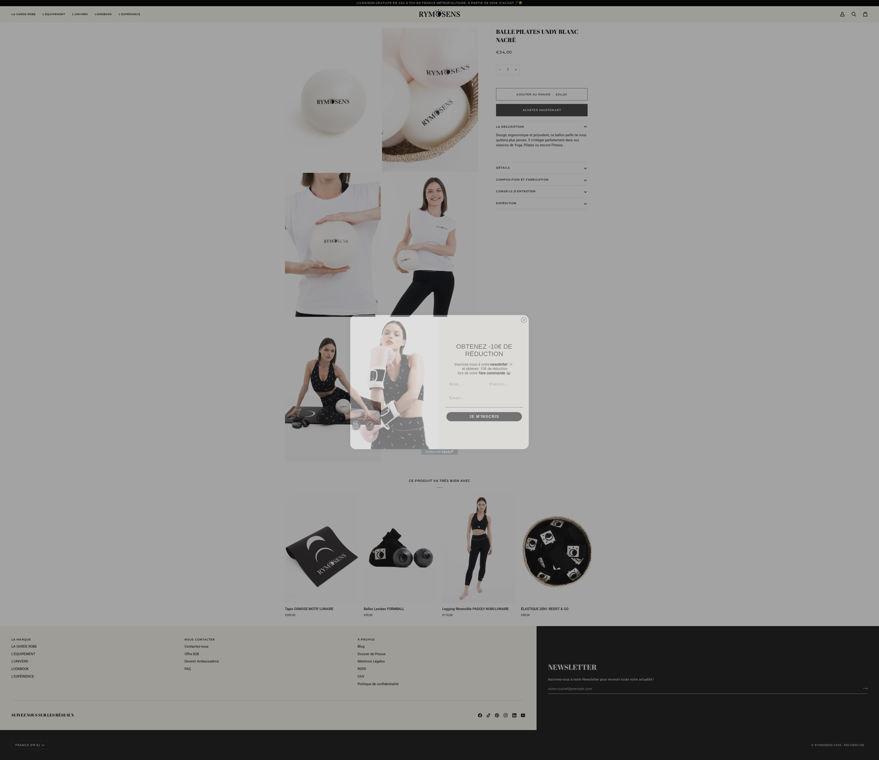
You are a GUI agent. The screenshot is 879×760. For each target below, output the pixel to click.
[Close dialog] (523, 315)
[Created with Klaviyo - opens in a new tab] (439, 447)
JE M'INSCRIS (484, 412)
